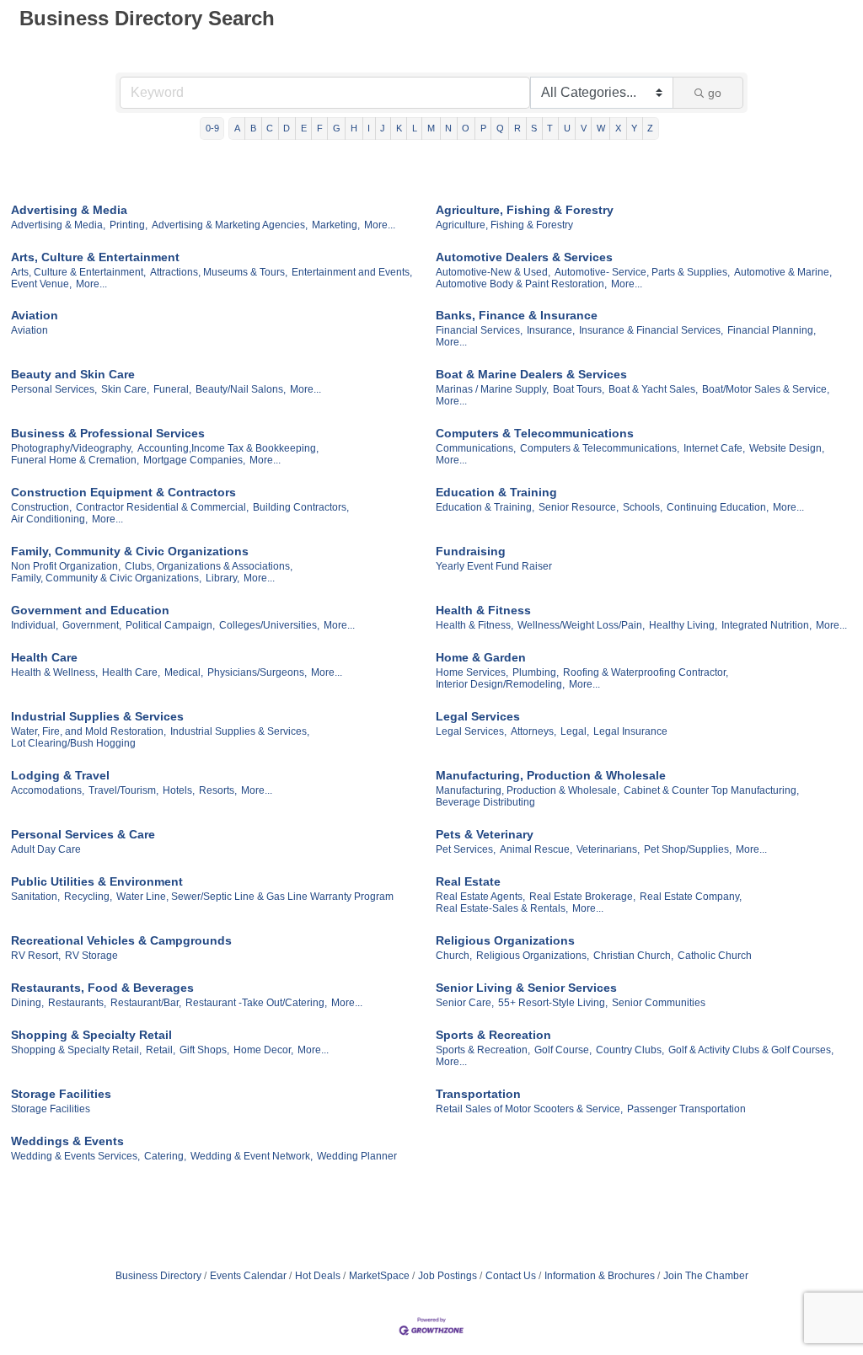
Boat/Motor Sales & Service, (765, 389)
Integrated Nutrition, (766, 625)
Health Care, (131, 672)
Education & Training (496, 492)
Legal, (574, 731)
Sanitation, (35, 896)
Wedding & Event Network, (251, 1156)
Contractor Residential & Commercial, (162, 507)
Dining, (27, 1003)
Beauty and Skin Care (73, 374)
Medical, (183, 672)
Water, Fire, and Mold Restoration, (88, 731)
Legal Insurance (630, 731)
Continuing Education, (718, 507)
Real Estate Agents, (480, 896)
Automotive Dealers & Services (524, 257)
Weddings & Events (67, 1141)
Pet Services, (466, 849)
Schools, (642, 507)
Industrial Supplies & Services (97, 716)
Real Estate (468, 881)
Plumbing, (535, 672)
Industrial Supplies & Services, (239, 731)
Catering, (165, 1156)
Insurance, (551, 330)
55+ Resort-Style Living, (553, 1003)
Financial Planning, (771, 330)
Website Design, (786, 448)
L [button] (414, 128)
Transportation (478, 1094)
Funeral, (172, 389)
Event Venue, (41, 284)
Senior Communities (658, 1003)
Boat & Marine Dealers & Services (531, 374)
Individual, (34, 625)
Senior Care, (465, 1003)
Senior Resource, (579, 507)
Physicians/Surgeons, (257, 672)
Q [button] (500, 128)
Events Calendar (248, 1276)
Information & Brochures (599, 1276)
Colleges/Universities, (269, 625)
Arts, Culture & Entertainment (95, 257)
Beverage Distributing (485, 802)
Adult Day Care (46, 849)
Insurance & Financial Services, (651, 330)
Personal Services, (54, 389)
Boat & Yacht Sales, (653, 389)
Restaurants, (77, 1003)
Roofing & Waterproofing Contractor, (645, 672)
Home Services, (472, 672)
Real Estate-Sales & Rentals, (502, 908)
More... (379, 225)
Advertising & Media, (58, 225)
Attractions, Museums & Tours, (218, 272)
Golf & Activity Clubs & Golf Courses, (751, 1050)
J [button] (382, 128)
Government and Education (90, 610)
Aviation (34, 315)
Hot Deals (317, 1276)
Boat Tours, (578, 389)
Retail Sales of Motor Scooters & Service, (529, 1109)
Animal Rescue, (536, 849)
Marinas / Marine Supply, (492, 389)
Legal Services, (471, 731)
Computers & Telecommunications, (599, 448)
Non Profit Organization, (66, 566)
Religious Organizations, (532, 955)
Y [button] (634, 128)
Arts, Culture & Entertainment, (78, 272)
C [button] (269, 128)
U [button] (567, 128)
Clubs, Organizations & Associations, (208, 566)
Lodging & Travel (60, 775)
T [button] (550, 128)
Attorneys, (533, 731)
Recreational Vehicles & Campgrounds (121, 940)
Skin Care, (125, 389)
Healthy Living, (683, 625)
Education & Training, (485, 507)
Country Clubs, (630, 1050)
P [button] (483, 128)
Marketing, (336, 225)
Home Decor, (263, 1050)
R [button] (517, 128)
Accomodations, (47, 790)
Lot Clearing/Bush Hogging (73, 743)
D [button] (286, 128)
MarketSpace (379, 1276)
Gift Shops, (204, 1050)
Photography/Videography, (72, 448)
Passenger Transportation (686, 1109)
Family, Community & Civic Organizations (130, 551)
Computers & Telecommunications (535, 433)
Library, (222, 578)
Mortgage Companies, (194, 460)
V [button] (584, 128)
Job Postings (447, 1276)
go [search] (714, 92)
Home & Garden (481, 657)
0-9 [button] (212, 128)
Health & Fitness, (474, 625)
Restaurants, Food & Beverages (102, 987)
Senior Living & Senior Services (526, 987)
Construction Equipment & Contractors (123, 492)
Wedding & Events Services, (75, 1156)
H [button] (354, 128)
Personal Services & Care (83, 834)
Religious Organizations (505, 940)
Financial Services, (479, 330)
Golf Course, (563, 1050)
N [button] (448, 128)
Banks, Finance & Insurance (517, 315)
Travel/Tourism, (123, 790)
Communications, (476, 448)
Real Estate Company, (691, 896)
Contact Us (510, 1276)
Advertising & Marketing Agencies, (230, 225)
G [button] (336, 128)
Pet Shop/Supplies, (688, 849)
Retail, (160, 1050)
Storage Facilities (61, 1094)
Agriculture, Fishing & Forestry (525, 210)
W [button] (601, 128)
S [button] (534, 128)
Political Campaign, (170, 625)
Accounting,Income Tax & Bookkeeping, (228, 448)
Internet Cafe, (714, 448)
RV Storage (91, 955)
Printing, (128, 225)
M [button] (431, 128)
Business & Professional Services (108, 433)
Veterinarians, (608, 849)
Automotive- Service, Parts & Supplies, (642, 272)
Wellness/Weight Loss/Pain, (581, 625)
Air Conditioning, (49, 519)
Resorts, (218, 790)
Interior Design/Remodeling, (500, 684)
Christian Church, (633, 955)
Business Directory (158, 1276)
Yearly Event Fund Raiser (494, 566)
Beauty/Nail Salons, (241, 389)
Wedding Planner (357, 1156)
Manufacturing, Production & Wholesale (551, 775)
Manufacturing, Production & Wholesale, (527, 790)
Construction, (41, 507)
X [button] (618, 128)
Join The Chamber (705, 1276)
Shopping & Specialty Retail (91, 1035)
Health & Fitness (483, 610)
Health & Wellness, (54, 672)
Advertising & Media (69, 210)
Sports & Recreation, (483, 1050)
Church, (454, 955)
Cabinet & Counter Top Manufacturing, (711, 790)
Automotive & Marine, (783, 272)
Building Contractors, (301, 507)
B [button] (253, 128)
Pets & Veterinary (484, 834)
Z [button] (650, 128)
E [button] (304, 128)
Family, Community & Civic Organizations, (106, 578)
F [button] (320, 128)
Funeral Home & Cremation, (75, 460)
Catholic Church (715, 955)
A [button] (237, 128)
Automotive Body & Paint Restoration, (521, 284)
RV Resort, (36, 955)
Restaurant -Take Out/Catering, (256, 1003)
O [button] (465, 128)
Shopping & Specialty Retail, (76, 1050)
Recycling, (88, 896)
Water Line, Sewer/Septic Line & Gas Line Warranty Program (255, 896)
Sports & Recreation (493, 1035)
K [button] (399, 128)
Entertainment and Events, (352, 272)
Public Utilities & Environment (97, 881)
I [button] (368, 128)
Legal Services (478, 716)
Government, (91, 625)
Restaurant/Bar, (145, 1003)
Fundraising (471, 551)
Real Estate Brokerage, (582, 896)
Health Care (44, 657)
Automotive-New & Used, (493, 272)
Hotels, (179, 790)
